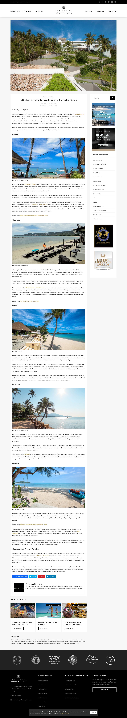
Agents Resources (42, 697)
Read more (18, 628)
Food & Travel (96, 172)
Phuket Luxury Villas (70, 680)
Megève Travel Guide (98, 189)
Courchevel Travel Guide (99, 164)
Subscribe (104, 690)
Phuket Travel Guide (98, 206)
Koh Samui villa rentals (42, 555)
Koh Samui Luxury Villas (71, 685)
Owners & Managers (43, 680)
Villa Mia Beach (29, 287)
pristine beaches (79, 114)
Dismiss (93, 712)
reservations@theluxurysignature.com (22, 700)
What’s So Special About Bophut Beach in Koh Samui (34, 215)
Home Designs (97, 181)
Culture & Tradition (98, 168)
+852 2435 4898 (16, 695)
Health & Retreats (97, 177)
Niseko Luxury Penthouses (72, 697)
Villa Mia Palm (40, 287)
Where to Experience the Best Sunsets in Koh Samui (33, 524)
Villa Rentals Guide (98, 219)
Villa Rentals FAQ (42, 689)
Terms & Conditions (43, 685)
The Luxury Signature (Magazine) (19, 640)
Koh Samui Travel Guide (48, 105)
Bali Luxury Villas (69, 689)
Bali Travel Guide (97, 160)
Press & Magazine (42, 693)
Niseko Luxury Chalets (70, 693)
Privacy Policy (41, 706)
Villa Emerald (43, 204)
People (95, 202)
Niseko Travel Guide (98, 198)
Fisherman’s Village (30, 184)
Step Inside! (65, 713)
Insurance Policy (42, 702)
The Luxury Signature (49, 103)
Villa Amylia (34, 204)
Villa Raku (27, 454)
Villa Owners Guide (98, 214)
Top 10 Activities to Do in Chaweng (29, 301)
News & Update (97, 193)
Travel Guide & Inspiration (99, 210)
